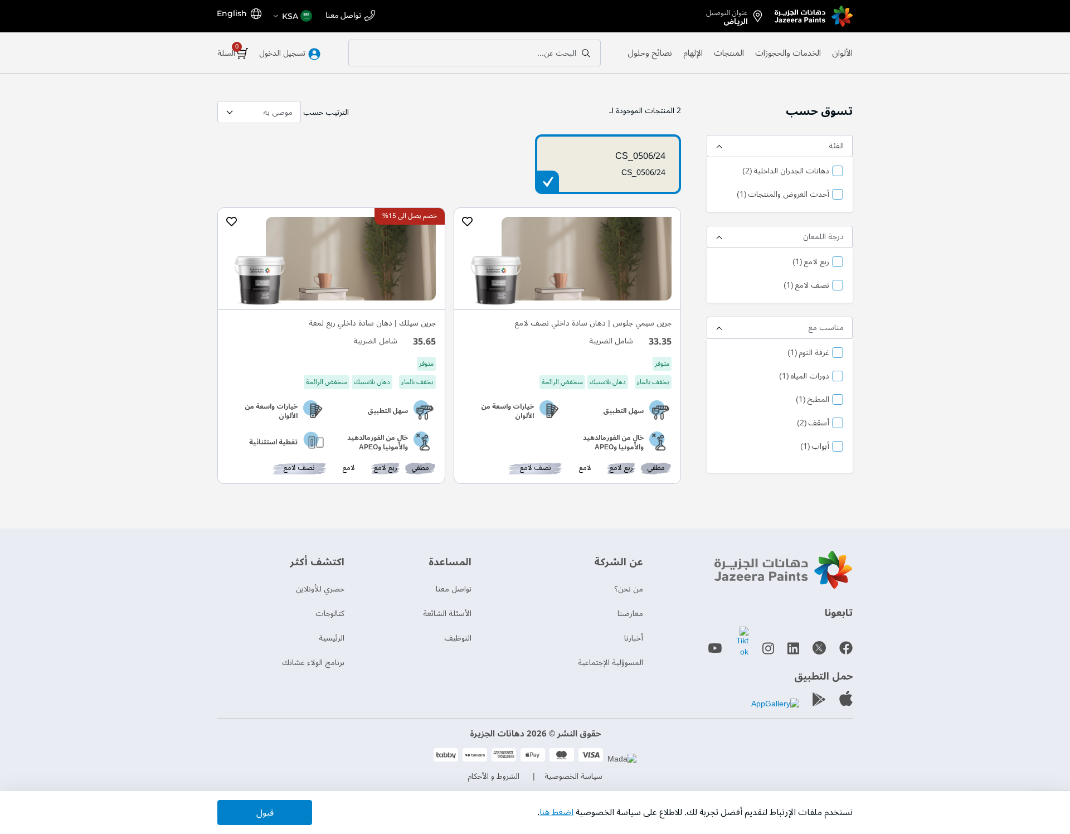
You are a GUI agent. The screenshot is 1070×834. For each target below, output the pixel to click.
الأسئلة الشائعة (447, 613)
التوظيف (457, 638)
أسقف (813, 424)
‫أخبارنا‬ (633, 638)
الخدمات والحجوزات (788, 53)
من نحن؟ (628, 589)
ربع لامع (810, 262)
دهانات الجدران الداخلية (785, 172)
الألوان (842, 53)
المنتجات (729, 53)
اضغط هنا (556, 812)
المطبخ (812, 400)
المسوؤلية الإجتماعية (610, 662)
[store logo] (814, 16)
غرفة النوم (808, 353)
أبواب (814, 447)
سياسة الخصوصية (573, 776)
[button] (292, 16)
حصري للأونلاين (320, 589)
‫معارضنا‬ (630, 613)
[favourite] (467, 222)
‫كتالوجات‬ (329, 613)
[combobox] (474, 53)
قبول (265, 812)
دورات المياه (804, 377)
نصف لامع (806, 286)
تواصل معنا (343, 16)
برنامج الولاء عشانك (313, 662)
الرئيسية (331, 638)
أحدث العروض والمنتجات (783, 195)
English (232, 13)
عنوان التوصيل (727, 15)
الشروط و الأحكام (493, 776)
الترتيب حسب (326, 112)
